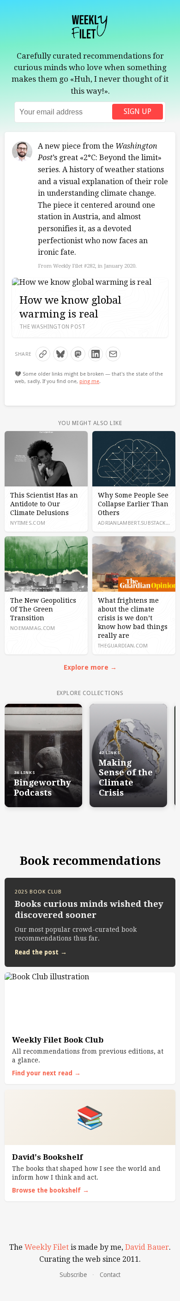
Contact (110, 1274)
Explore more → (90, 667)
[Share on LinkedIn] (95, 354)
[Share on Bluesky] (60, 354)
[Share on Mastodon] (78, 354)
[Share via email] (113, 354)
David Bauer (147, 1247)
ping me (89, 381)
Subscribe (73, 1274)
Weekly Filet (46, 1247)
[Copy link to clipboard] (43, 354)
